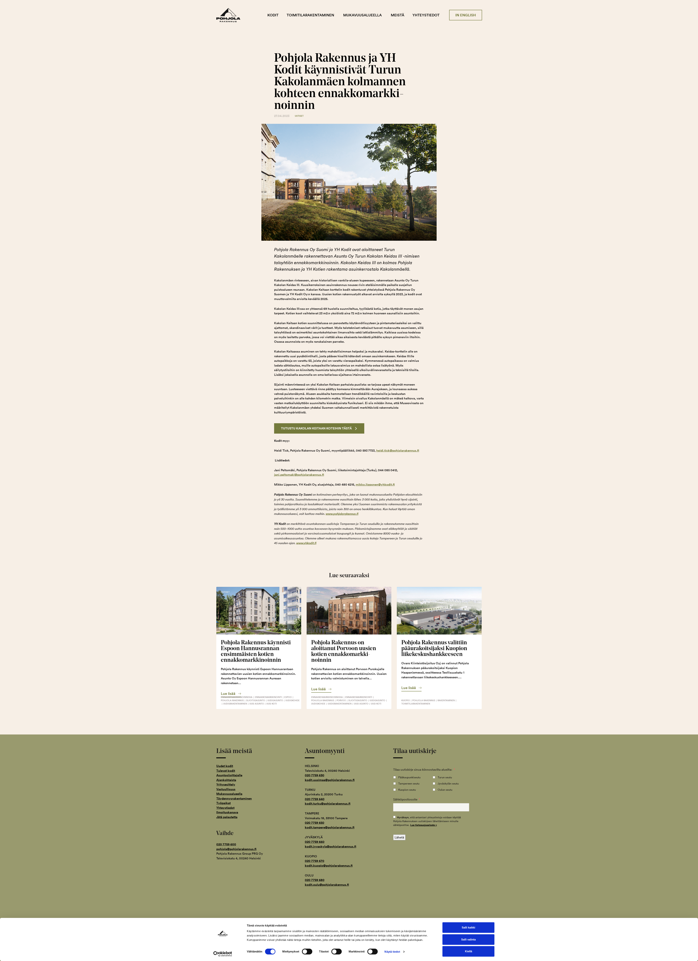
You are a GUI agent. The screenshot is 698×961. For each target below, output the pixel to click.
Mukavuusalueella (362, 15)
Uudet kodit (224, 766)
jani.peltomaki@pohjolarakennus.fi (299, 475)
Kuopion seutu (407, 789)
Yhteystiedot (426, 15)
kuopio (405, 700)
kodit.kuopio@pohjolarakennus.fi (329, 866)
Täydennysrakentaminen (234, 798)
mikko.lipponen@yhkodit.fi (375, 484)
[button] (231, 693)
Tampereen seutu (408, 783)
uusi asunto (256, 703)
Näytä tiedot (392, 951)
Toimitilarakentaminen (310, 15)
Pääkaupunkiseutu (409, 777)
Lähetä (399, 837)
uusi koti (271, 703)
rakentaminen (446, 700)
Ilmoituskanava (227, 812)
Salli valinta (468, 939)
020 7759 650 (314, 823)
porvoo (341, 700)
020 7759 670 (314, 861)
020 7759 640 (314, 799)
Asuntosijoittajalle (229, 775)
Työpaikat (223, 803)
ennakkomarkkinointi (268, 697)
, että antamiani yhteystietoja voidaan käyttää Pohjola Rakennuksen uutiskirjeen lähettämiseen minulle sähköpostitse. (427, 821)
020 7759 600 (226, 844)
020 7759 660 (314, 842)
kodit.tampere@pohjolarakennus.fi (329, 827)
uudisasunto (275, 700)
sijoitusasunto (255, 700)
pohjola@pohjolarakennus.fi (236, 849)
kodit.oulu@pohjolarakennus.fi (327, 885)
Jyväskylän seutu (448, 783)
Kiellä (468, 951)
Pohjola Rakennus (231, 15)
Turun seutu (445, 777)
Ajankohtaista (226, 780)
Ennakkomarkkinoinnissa (236, 697)
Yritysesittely (225, 784)
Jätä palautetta (226, 817)
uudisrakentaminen (235, 703)
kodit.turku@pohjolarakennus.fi (327, 804)
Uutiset (299, 115)
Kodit (272, 15)
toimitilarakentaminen (415, 703)
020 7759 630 (314, 775)
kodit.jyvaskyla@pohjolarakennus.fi (330, 846)
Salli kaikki (468, 927)
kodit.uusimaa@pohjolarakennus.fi (330, 780)
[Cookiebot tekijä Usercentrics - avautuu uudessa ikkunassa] (223, 954)
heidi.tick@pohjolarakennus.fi (397, 451)
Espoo (288, 697)
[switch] (307, 951)
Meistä (397, 15)
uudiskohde (292, 700)
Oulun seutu (445, 789)
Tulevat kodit (225, 771)
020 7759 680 (314, 880)
